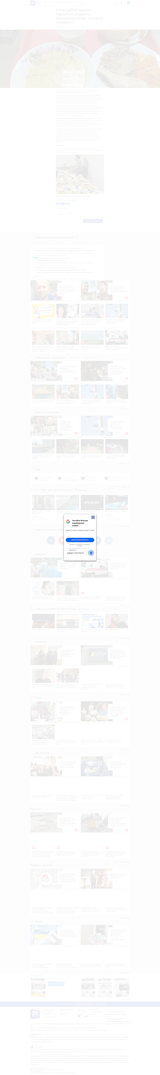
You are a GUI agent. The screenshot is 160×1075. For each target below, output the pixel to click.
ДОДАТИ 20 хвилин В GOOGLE (80, 540)
